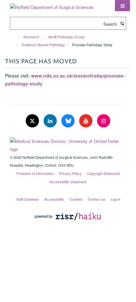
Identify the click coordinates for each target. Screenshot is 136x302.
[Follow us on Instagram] (103, 121)
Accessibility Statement (68, 181)
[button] (122, 5)
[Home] (16, 37)
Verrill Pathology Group (66, 37)
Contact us (96, 199)
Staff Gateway (27, 199)
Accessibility (54, 199)
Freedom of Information (35, 173)
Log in (115, 199)
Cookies (76, 199)
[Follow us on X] (33, 121)
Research (31, 37)
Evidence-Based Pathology (43, 45)
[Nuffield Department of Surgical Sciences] (52, 5)
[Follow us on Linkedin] (51, 121)
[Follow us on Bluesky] (68, 121)
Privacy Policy (70, 173)
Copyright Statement (103, 173)
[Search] (122, 23)
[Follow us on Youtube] (86, 121)
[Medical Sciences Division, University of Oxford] (68, 143)
